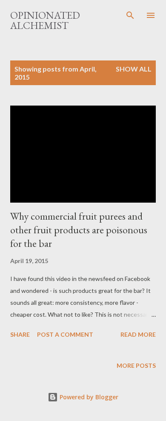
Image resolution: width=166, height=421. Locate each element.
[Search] (130, 15)
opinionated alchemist (45, 20)
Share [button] (20, 334)
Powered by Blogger (88, 397)
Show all (134, 69)
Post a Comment (65, 334)
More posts (136, 365)
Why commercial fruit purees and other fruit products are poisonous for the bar (78, 229)
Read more (138, 334)
